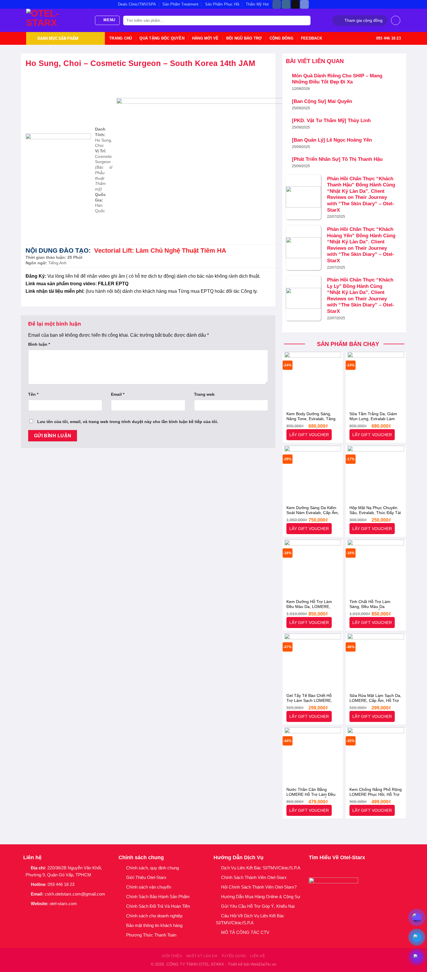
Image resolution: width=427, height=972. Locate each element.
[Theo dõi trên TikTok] (295, 4)
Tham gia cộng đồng (364, 20)
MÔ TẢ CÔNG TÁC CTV (245, 932)
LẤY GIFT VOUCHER (309, 434)
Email (117, 394)
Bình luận (39, 344)
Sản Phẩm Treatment (180, 4)
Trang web (204, 394)
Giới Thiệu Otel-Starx (146, 877)
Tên (33, 394)
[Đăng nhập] (395, 20)
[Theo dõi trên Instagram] (286, 4)
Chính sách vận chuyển (148, 886)
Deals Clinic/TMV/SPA (137, 4)
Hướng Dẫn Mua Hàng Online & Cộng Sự (260, 896)
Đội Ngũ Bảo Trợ (244, 38)
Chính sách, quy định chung (152, 867)
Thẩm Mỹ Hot (257, 4)
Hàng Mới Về (205, 38)
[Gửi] (305, 21)
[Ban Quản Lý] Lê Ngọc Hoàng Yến (332, 140)
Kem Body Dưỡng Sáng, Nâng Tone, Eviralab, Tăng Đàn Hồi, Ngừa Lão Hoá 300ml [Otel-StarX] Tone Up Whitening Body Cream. (311, 416)
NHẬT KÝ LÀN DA (202, 956)
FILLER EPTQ (114, 283)
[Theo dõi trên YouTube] (64, 913)
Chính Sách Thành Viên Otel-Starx (254, 877)
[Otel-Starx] (56, 20)
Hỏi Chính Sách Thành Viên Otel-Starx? (259, 886)
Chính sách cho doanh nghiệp (155, 915)
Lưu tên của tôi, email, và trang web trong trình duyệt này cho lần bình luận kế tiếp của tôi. (127, 421)
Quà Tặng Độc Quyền (161, 38)
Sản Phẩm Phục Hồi (222, 4)
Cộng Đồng (281, 38)
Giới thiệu (172, 956)
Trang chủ (120, 38)
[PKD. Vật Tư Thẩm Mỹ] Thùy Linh (331, 120)
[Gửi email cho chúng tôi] (49, 913)
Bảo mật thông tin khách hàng (154, 925)
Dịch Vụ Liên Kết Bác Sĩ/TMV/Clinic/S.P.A (260, 867)
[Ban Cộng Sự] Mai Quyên (322, 101)
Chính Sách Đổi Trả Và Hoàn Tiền (158, 906)
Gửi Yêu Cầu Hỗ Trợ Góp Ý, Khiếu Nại (258, 906)
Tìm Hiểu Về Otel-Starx (337, 857)
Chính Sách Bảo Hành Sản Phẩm (159, 896)
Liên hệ (257, 956)
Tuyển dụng (233, 956)
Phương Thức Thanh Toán (151, 934)
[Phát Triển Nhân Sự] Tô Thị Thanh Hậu (337, 159)
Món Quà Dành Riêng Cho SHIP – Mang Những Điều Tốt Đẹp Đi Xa (337, 79)
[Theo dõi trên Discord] (304, 4)
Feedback (311, 38)
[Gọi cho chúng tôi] (57, 913)
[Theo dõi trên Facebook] (276, 4)
